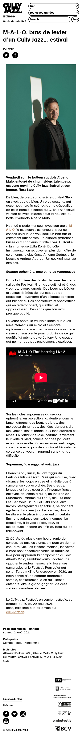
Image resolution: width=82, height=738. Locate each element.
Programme (31, 643)
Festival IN (35, 657)
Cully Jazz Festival (15, 657)
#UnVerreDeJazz (13, 653)
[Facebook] (6, 714)
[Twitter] (14, 714)
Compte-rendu (13, 643)
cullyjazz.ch (15, 612)
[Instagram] (23, 714)
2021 (28, 653)
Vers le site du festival (14, 21)
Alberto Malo (41, 653)
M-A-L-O (49, 657)
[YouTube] (6, 721)
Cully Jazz (57, 653)
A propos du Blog (12, 699)
